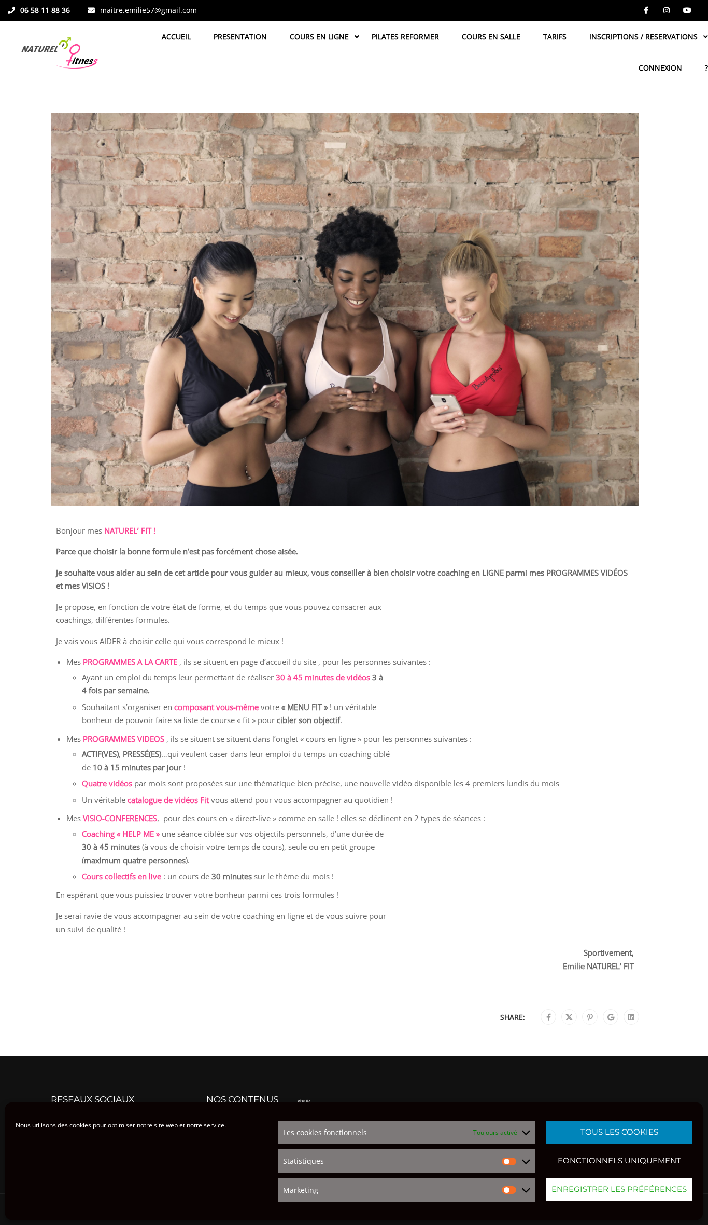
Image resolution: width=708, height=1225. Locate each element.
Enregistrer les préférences (619, 1189)
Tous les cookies (619, 1132)
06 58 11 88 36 (45, 10)
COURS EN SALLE (491, 37)
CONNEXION (660, 68)
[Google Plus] (610, 1017)
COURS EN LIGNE (319, 37)
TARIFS (555, 37)
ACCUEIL (176, 37)
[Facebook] (548, 1017)
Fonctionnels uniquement (619, 1160)
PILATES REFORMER (405, 37)
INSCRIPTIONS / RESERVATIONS (643, 37)
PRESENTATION (240, 37)
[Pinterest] (590, 1017)
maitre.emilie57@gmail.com (148, 10)
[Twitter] (569, 1017)
